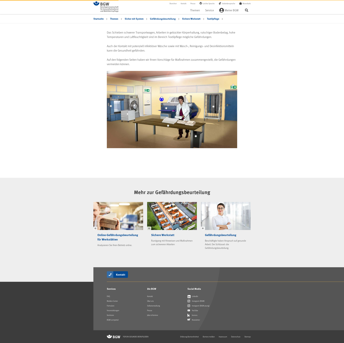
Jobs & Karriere (152, 315)
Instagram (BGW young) (200, 305)
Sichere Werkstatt (191, 18)
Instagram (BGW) (198, 301)
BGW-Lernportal (113, 320)
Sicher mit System (134, 18)
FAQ (108, 296)
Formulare (110, 305)
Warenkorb (247, 3)
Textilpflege (213, 18)
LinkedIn (194, 296)
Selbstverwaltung (153, 305)
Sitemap (247, 336)
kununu (194, 315)
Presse (192, 3)
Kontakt (183, 3)
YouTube (194, 310)
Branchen (173, 3)
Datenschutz (235, 336)
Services (111, 289)
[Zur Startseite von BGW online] (106, 6)
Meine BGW (232, 10)
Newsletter (195, 320)
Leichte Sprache (209, 3)
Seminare (110, 315)
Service (209, 10)
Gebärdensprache (228, 3)
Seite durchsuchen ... (247, 10)
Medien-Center (112, 301)
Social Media (194, 289)
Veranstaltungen (113, 310)
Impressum (223, 336)
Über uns (150, 301)
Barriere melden (209, 336)
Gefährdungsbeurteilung (163, 18)
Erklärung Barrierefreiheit (189, 336)
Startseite (98, 18)
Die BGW (151, 289)
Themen (195, 10)
